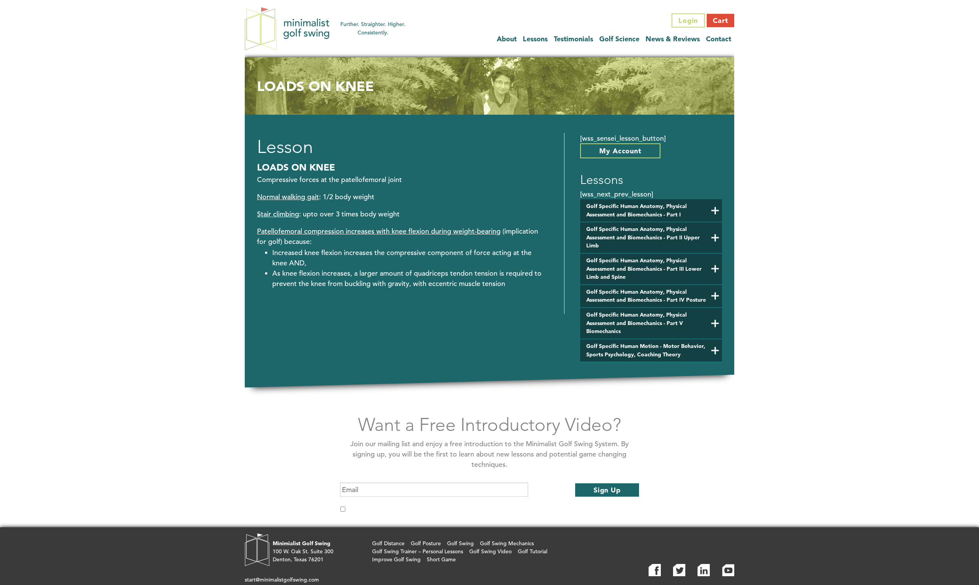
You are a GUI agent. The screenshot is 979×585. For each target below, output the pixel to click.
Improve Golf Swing (396, 559)
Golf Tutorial (532, 551)
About (507, 38)
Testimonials (573, 38)
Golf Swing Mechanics (507, 543)
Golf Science (619, 38)
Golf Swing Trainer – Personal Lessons (417, 551)
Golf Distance (388, 543)
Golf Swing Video (490, 551)
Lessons (535, 38)
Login (688, 20)
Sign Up (607, 490)
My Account (620, 150)
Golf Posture (426, 543)
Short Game (441, 559)
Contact (718, 38)
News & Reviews (673, 38)
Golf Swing (460, 543)
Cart (720, 20)
